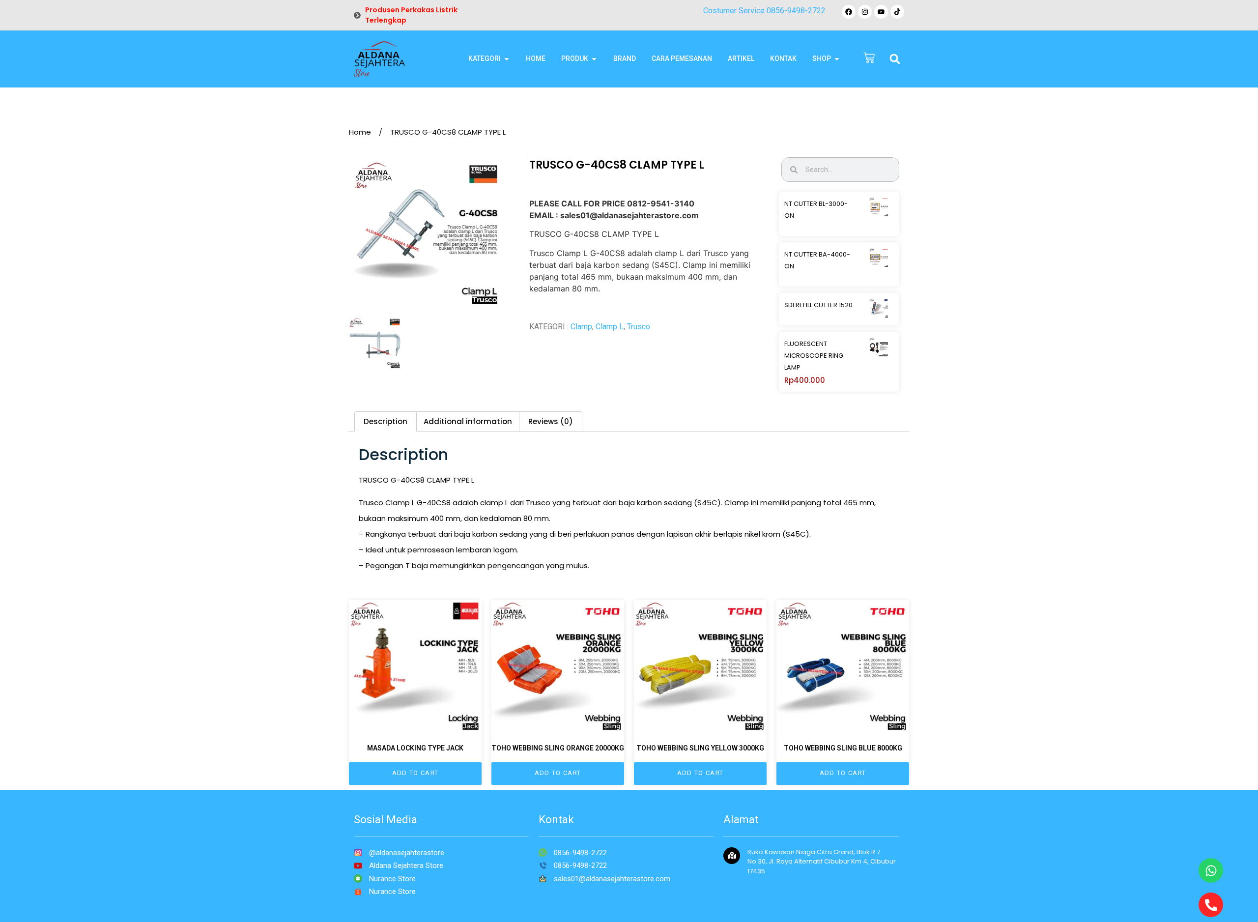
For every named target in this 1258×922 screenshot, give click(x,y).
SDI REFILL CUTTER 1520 (818, 305)
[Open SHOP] (836, 59)
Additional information (468, 421)
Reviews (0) (550, 421)
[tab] (385, 421)
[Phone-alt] (1211, 905)
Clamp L (610, 326)
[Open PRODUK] (594, 59)
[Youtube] (881, 12)
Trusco (638, 326)
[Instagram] (865, 12)
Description (385, 421)
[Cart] (869, 58)
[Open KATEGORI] (506, 59)
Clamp (581, 326)
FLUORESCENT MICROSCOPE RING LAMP (813, 355)
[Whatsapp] (1211, 870)
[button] (895, 59)
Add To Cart (415, 773)
